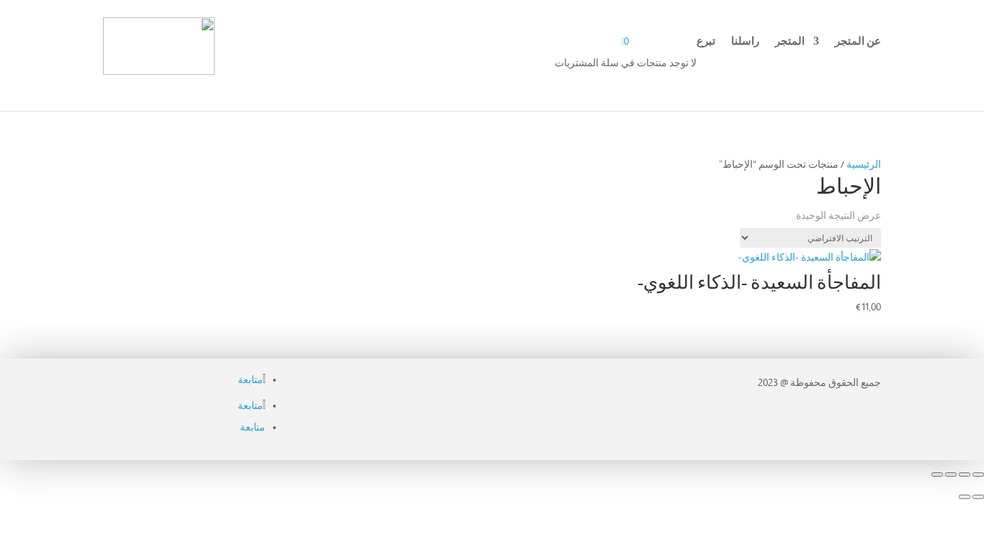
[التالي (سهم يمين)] (964, 497)
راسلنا (745, 41)
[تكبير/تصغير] (978, 474)
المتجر (790, 41)
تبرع (706, 41)
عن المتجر (858, 41)
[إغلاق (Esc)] (937, 474)
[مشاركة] (951, 474)
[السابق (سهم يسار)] (978, 497)
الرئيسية (863, 164)
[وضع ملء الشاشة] (964, 474)
